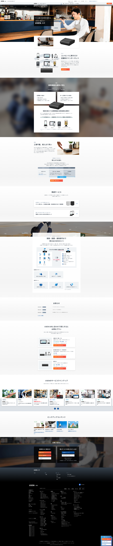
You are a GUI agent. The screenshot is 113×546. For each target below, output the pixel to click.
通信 (51, 503)
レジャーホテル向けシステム (77, 515)
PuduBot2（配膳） (42, 519)
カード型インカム (63, 515)
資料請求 (109, 3)
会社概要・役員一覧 (31, 491)
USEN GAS (62, 509)
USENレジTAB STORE (43, 495)
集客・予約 (41, 528)
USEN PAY (41, 512)
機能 (63, 3)
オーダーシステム (42, 500)
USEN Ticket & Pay (42, 501)
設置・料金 (67, 3)
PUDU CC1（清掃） (43, 522)
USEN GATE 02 (53, 509)
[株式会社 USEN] (34, 5)
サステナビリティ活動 (71, 541)
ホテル (83, 488)
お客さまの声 (72, 3)
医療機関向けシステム (76, 509)
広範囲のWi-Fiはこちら (72, 431)
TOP (61, 3)
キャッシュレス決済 (42, 509)
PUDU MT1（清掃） (43, 525)
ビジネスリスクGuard (64, 504)
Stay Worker (63, 519)
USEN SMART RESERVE (43, 529)
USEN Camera (53, 516)
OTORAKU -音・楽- (53, 494)
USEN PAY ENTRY (42, 513)
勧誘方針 (60, 541)
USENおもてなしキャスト (64, 521)
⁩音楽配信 (52, 491)
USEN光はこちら (59, 431)
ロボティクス (41, 516)
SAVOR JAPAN (42, 531)
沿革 (29, 494)
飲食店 (65, 488)
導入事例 (82, 1)
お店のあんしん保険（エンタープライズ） (66, 503)
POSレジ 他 (41, 491)
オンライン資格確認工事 (77, 507)
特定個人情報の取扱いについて (55, 541)
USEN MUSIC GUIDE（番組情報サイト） (79, 492)
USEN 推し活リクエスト (77, 502)
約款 (57, 479)
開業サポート (62, 491)
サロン (69, 488)
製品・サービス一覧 (32, 504)
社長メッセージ (31, 493)
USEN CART (62, 514)
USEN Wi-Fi (53, 508)
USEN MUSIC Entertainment (55, 493)
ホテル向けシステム (76, 514)
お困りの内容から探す (66, 455)
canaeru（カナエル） (64, 493)
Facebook (82, 484)
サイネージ (52, 521)
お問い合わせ (64, 69)
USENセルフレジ (42, 493)
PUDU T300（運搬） (43, 521)
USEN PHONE (53, 513)
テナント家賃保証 (63, 497)
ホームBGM (52, 501)
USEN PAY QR (42, 514)
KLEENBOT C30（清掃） (43, 524)
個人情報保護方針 (41, 541)
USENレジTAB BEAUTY (43, 494)
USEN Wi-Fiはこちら (48, 431)
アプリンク (41, 532)
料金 (57, 476)
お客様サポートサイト (66, 452)
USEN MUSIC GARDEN (77, 495)
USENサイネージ (53, 522)
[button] (55, 409)
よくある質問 (77, 3)
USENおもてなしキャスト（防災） (65, 522)
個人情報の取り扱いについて (47, 541)
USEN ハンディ (42, 502)
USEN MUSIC (53, 492)
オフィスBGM (53, 500)
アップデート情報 (40, 315)
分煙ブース (62, 516)
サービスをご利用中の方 (71, 476)
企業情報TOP (31, 490)
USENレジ (41, 492)
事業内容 (30, 492)
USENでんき (62, 508)
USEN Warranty (63, 498)
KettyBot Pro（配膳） (43, 518)
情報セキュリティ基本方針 (65, 541)
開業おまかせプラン (63, 492)
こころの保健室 (63, 520)
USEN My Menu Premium (43, 507)
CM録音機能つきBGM (54, 495)
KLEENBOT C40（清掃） (43, 523)
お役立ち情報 (69, 474)
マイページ (33, 512)
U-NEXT (75, 501)
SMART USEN (75, 500)
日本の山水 (62, 517)
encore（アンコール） (77, 494)
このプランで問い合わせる (58, 345)
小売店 (72, 488)
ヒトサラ (41, 530)
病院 (80, 488)
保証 (61, 496)
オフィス (76, 488)
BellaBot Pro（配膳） (43, 520)
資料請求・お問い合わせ (55, 180)
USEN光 (52, 507)
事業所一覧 (30, 495)
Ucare (62, 518)
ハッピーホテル (76, 516)
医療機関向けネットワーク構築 (78, 508)
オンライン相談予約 (42, 455)
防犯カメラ (52, 515)
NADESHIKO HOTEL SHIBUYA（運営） (79, 513)
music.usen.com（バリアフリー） (78, 493)
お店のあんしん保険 (63, 502)
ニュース (79, 1)
